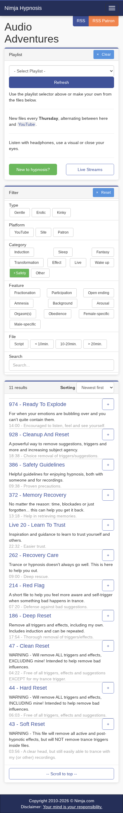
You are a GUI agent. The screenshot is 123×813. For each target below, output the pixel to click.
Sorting (67, 387)
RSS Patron (104, 20)
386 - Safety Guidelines (37, 465)
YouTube (26, 124)
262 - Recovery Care (34, 555)
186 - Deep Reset (30, 616)
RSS (81, 20)
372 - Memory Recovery (37, 495)
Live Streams (90, 169)
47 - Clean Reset (29, 646)
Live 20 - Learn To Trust (37, 525)
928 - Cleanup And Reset (39, 434)
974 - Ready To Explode (37, 404)
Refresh (61, 82)
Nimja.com (84, 800)
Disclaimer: (61, 806)
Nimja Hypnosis (23, 8)
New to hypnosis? (33, 169)
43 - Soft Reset (27, 724)
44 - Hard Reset (28, 688)
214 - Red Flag (26, 585)
